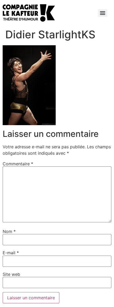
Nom (9, 231)
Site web (11, 274)
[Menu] (102, 13)
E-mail (11, 253)
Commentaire (18, 164)
